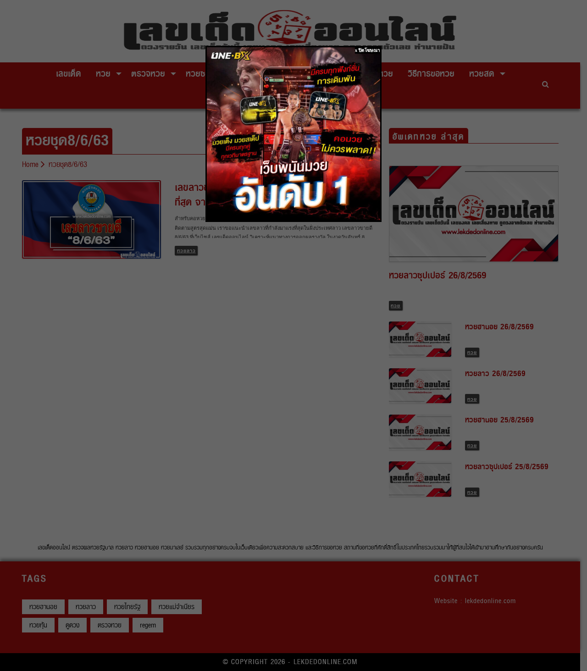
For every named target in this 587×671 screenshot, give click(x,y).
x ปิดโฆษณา (367, 50)
